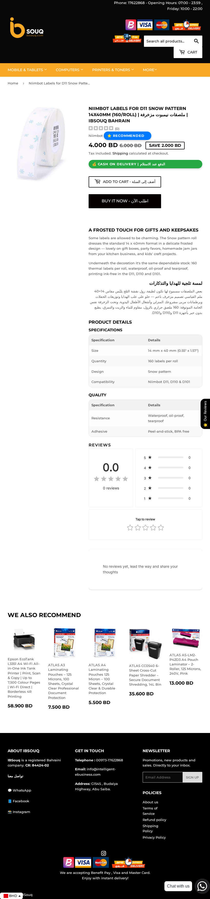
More (148, 70)
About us (150, 802)
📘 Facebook (18, 801)
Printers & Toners (111, 70)
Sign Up (192, 777)
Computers (68, 70)
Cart (191, 52)
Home (13, 83)
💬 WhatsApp (19, 790)
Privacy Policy (154, 837)
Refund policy (154, 820)
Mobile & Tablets (26, 70)
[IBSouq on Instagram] (103, 854)
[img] (101, 128)
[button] (169, 457)
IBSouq (26, 895)
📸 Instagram (19, 812)
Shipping (120, 153)
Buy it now (125, 201)
